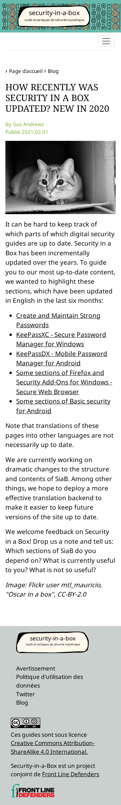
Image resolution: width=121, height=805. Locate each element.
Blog (53, 71)
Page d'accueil (26, 71)
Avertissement (35, 668)
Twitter (25, 694)
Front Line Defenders (70, 774)
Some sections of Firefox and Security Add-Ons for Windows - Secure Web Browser (64, 382)
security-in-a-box (54, 12)
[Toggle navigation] (106, 41)
